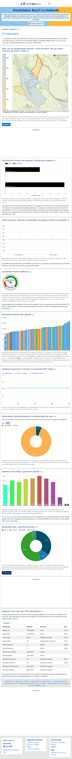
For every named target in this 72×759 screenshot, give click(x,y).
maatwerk (7, 517)
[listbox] (8, 423)
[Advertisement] (36, 144)
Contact (53, 755)
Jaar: (3, 423)
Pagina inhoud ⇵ (37, 23)
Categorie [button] (6, 623)
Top (44, 685)
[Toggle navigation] (49, 3)
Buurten (5, 124)
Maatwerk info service (58, 753)
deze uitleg (56, 299)
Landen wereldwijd (33, 749)
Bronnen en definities (58, 742)
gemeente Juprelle (24, 464)
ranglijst (58, 41)
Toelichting (6, 573)
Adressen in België (33, 745)
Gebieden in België (33, 742)
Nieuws (53, 745)
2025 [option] (7, 423)
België (16, 210)
